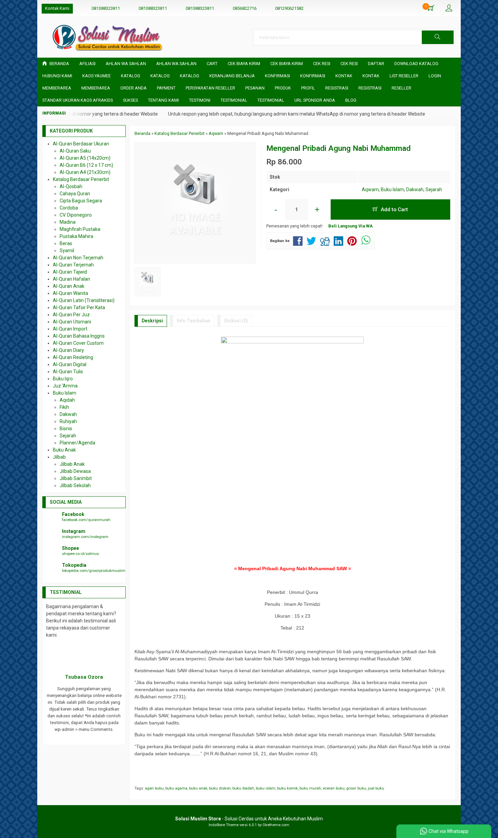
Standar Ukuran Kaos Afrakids (77, 100)
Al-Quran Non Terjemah (78, 257)
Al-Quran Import (70, 329)
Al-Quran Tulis (68, 371)
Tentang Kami (163, 100)
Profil (308, 88)
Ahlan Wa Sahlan (126, 63)
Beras (66, 243)
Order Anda (133, 88)
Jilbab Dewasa (75, 471)
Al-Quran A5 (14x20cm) (85, 158)
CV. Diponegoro (76, 215)
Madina (68, 222)
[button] (438, 37)
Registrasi (336, 88)
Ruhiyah (68, 421)
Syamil (67, 250)
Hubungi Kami (57, 75)
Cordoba (69, 208)
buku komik (287, 788)
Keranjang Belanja (232, 75)
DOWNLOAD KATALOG (416, 63)
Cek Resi (321, 63)
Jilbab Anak (72, 464)
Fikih (64, 407)
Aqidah (67, 400)
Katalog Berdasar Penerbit (81, 179)
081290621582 (289, 8)
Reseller (401, 88)
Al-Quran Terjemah (73, 264)
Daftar (376, 63)
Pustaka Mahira (76, 236)
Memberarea (56, 88)
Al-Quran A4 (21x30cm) (85, 172)
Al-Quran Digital (69, 364)
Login (435, 75)
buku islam (265, 788)
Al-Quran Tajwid (70, 272)
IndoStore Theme (223, 825)
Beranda (58, 63)
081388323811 (105, 8)
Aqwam (370, 189)
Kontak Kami (57, 8)
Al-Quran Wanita (70, 293)
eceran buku (334, 788)
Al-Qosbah (71, 186)
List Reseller (404, 75)
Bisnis (66, 428)
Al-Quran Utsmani (72, 321)
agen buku (154, 788)
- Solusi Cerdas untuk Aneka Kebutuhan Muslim (249, 818)
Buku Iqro (63, 378)
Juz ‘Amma (65, 385)
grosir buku (356, 788)
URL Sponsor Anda (314, 100)
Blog (350, 100)
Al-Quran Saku (75, 151)
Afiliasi (87, 63)
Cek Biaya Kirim (244, 63)
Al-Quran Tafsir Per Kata (79, 307)
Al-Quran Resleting (73, 357)
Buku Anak (64, 450)
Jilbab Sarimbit (76, 478)
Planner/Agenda (77, 442)
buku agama (176, 788)
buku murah (310, 788)
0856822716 (244, 8)
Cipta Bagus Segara (81, 200)
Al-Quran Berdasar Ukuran (81, 143)
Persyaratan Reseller (210, 88)
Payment (166, 88)
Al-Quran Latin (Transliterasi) (84, 300)
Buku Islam (392, 189)
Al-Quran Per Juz (71, 314)
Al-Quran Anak (68, 286)
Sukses (130, 100)
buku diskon (220, 788)
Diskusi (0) (236, 320)
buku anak (198, 788)
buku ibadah (243, 788)
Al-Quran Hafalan (71, 279)
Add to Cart (393, 209)
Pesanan (255, 88)
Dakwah (414, 189)
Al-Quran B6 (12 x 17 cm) (86, 165)
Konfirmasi (277, 75)
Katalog (130, 75)
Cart (212, 63)
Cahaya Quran (75, 193)
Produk (283, 88)
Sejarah (434, 189)
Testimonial (234, 100)
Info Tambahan (193, 320)
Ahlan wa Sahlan (176, 63)
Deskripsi (152, 320)
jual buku (376, 788)
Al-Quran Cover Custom (78, 343)
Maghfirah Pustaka (80, 229)
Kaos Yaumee (96, 75)
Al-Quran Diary (68, 350)
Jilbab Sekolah (75, 485)
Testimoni (199, 100)
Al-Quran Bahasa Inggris (79, 336)
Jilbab (59, 457)
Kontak (343, 75)
